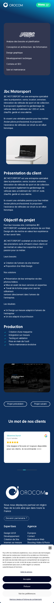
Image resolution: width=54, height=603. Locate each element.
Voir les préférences (27, 593)
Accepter (27, 579)
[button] (50, 548)
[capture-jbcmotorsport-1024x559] (27, 377)
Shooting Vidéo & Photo (38, 543)
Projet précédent (15, 404)
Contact (31, 536)
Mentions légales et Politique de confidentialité (26, 599)
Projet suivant (40, 404)
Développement (11, 536)
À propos (31, 533)
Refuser (27, 586)
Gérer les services (26, 572)
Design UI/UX (10, 533)
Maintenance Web (35, 540)
